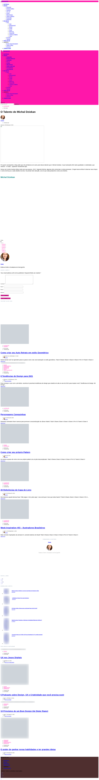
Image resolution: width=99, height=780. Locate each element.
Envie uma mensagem (12, 43)
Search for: (3, 102)
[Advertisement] (49, 230)
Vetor (10, 36)
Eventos (8, 37)
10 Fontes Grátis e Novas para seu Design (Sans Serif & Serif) (24, 608)
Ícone (10, 30)
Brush (10, 27)
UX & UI (5, 369)
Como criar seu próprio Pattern (15, 452)
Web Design (9, 14)
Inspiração (6, 368)
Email (2, 289)
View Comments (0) (5, 298)
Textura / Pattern (13, 34)
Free (7, 22)
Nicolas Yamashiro (9, 662)
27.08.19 (13, 621)
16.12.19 (13, 609)
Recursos (6, 21)
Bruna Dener (8, 381)
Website (2, 292)
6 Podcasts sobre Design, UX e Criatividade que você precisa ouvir (32, 695)
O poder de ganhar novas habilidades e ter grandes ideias (28, 749)
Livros (7, 13)
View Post (3, 361)
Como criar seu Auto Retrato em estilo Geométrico (25, 353)
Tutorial (8, 39)
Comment (3, 283)
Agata (2, 120)
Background (12, 25)
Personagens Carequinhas (13, 414)
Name (2, 286)
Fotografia (9, 17)
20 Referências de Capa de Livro (16, 490)
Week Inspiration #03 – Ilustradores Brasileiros (23, 528)
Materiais (6, 4)
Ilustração (8, 19)
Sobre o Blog (9, 45)
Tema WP (11, 33)
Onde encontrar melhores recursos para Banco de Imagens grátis (25, 590)
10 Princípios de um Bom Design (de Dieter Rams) (24, 711)
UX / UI (8, 11)
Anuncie (8, 46)
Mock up (11, 31)
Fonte (10, 28)
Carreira (8, 10)
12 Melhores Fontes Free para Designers (20, 598)
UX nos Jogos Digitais (11, 658)
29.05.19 (13, 635)
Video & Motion (10, 16)
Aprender (8, 7)
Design (5, 5)
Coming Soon (7, 48)
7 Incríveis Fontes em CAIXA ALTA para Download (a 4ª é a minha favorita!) (27, 634)
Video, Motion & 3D (7, 370)
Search (17, 104)
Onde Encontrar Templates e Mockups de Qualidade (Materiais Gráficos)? (27, 620)
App (10, 24)
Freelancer (6, 40)
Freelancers (6, 687)
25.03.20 (13, 592)
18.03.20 (14, 599)
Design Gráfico (10, 8)
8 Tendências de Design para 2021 (17, 376)
